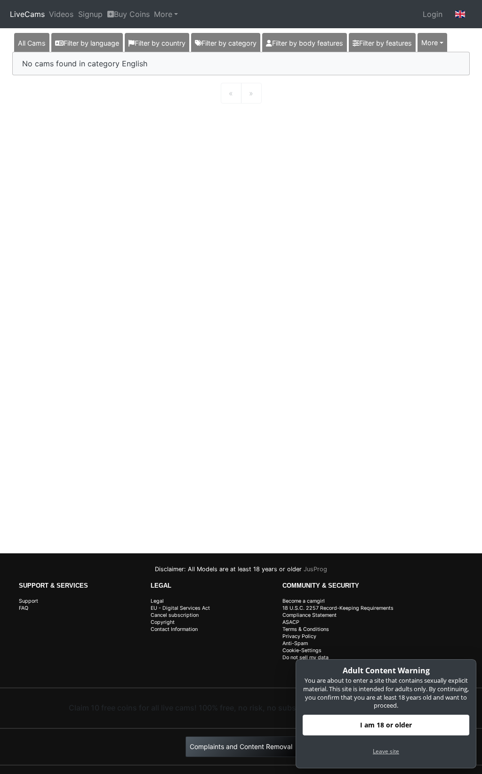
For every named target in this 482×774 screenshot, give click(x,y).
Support (28, 601)
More (163, 14)
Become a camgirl (303, 601)
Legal (157, 601)
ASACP (290, 622)
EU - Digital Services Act (180, 608)
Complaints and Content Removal (241, 746)
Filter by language (91, 43)
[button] (460, 14)
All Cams (32, 43)
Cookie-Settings (301, 650)
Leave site (386, 751)
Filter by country (160, 43)
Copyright (163, 622)
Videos (61, 14)
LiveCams (27, 14)
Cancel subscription (175, 615)
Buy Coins (132, 14)
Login (432, 14)
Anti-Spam (295, 643)
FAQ (23, 608)
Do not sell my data (305, 657)
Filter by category (229, 43)
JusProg (315, 569)
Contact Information (174, 629)
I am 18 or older (386, 724)
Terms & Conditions (305, 629)
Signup (90, 14)
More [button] (429, 43)
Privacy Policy (299, 636)
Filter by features (385, 43)
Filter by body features (307, 43)
